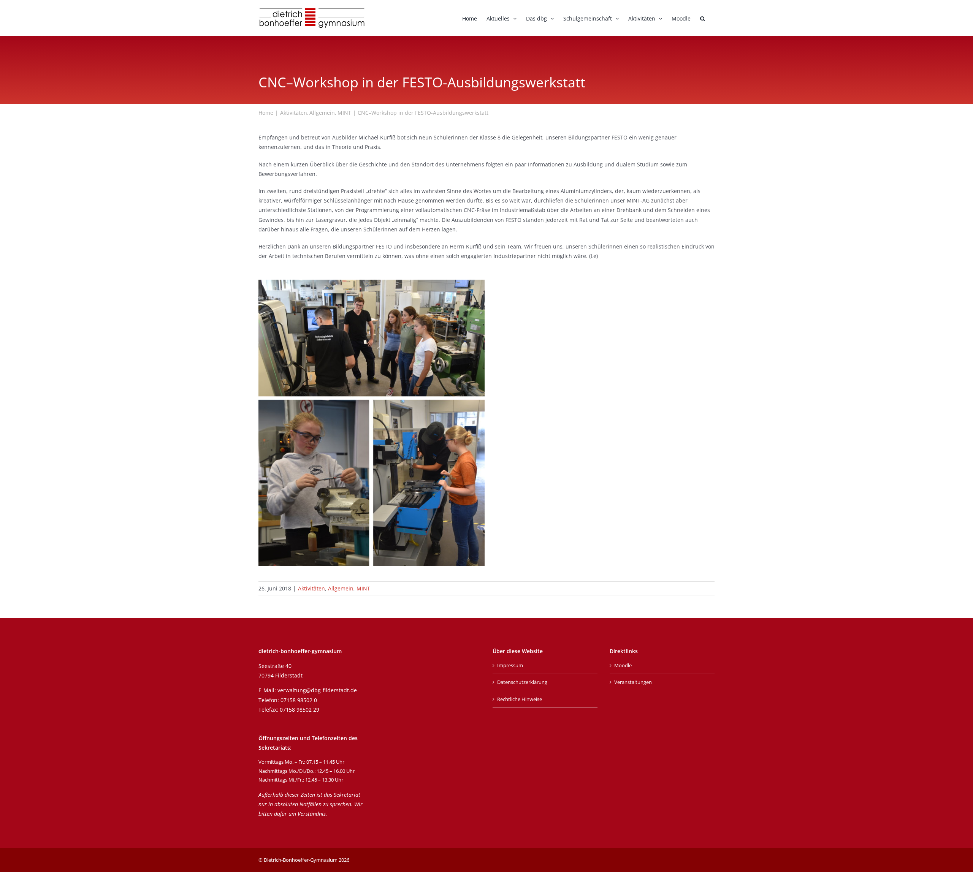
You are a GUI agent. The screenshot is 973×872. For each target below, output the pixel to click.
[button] (702, 18)
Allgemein (340, 588)
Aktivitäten (311, 588)
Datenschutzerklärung (522, 682)
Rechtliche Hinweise (519, 699)
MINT (363, 588)
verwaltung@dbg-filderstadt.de (317, 690)
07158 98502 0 (298, 700)
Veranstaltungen (633, 682)
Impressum (510, 665)
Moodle (623, 665)
